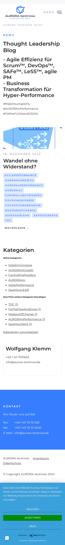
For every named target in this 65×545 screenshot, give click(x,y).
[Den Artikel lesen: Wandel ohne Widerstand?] (32, 138)
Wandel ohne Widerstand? (20, 164)
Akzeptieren (33, 517)
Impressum (41, 458)
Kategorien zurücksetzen (20, 332)
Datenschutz (12, 463)
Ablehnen (32, 509)
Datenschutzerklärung (37, 540)
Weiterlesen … (16, 228)
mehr (32, 526)
